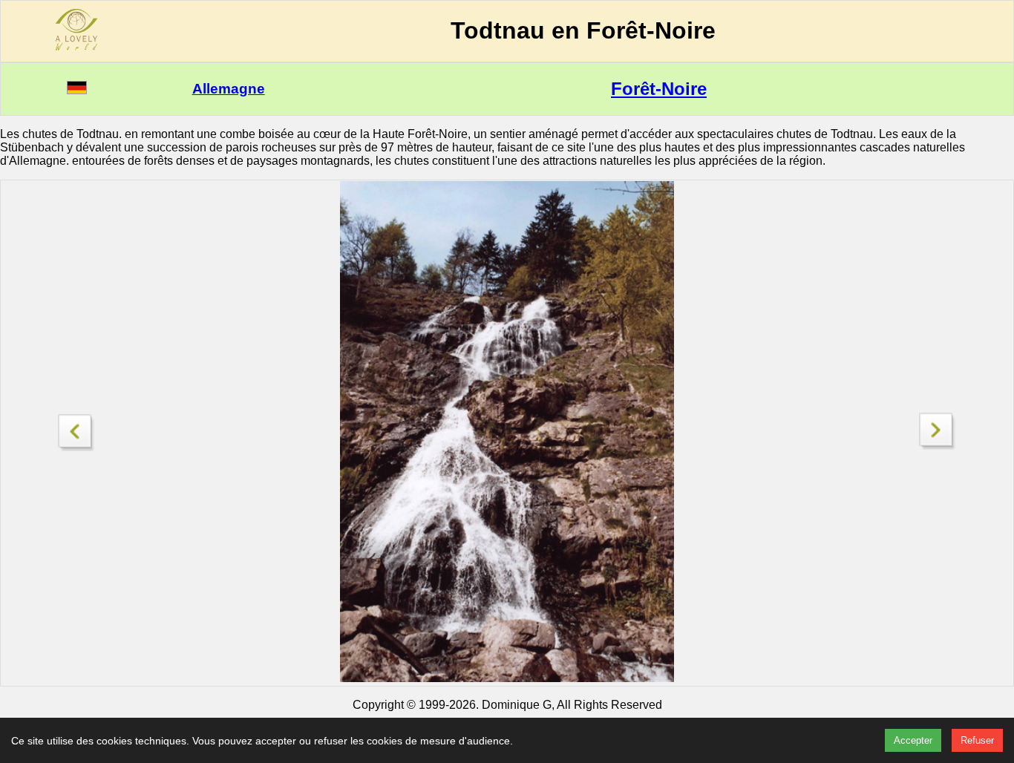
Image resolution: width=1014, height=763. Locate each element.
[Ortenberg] (76, 428)
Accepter (913, 740)
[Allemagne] (77, 90)
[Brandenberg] (937, 445)
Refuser (977, 740)
